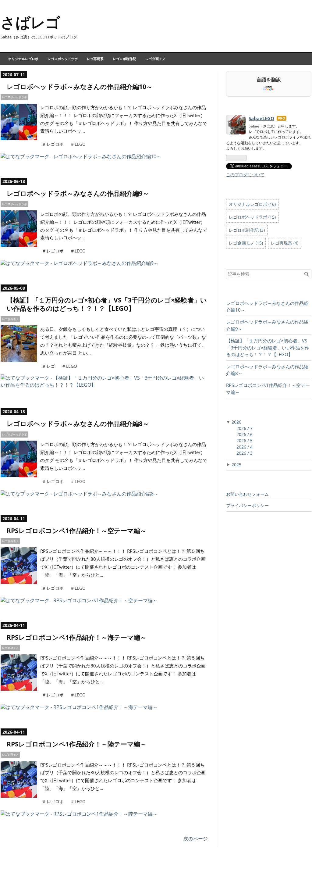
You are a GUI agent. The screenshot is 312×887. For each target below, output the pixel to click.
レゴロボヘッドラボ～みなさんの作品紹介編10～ (80, 86)
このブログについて (245, 174)
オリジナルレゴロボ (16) (252, 204)
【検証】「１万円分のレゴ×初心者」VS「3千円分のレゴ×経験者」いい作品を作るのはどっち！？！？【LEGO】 (107, 304)
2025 (236, 464)
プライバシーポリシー (247, 505)
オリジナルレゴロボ (23, 58)
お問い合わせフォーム (247, 494)
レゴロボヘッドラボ (63, 58)
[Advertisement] (268, 568)
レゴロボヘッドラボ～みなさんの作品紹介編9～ (78, 193)
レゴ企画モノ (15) (246, 243)
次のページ (195, 838)
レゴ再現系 (95, 58)
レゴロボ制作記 (124, 58)
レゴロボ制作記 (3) (247, 230)
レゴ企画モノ (155, 58)
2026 (236, 422)
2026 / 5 (244, 440)
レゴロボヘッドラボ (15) (252, 217)
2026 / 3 (244, 453)
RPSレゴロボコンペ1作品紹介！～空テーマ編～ (77, 530)
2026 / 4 (244, 447)
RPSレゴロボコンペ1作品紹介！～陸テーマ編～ (77, 744)
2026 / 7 (244, 428)
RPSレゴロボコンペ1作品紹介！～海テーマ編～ (77, 637)
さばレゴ (30, 22)
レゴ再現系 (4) (284, 243)
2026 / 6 (244, 434)
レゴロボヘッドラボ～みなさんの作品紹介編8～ (78, 423)
